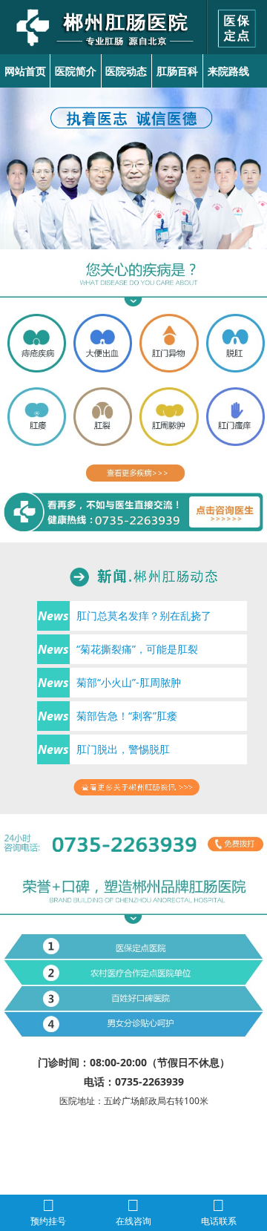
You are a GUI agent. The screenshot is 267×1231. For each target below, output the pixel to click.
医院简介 (75, 71)
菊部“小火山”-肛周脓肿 (128, 682)
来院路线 (228, 71)
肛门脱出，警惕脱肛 (123, 749)
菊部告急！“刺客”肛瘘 (126, 716)
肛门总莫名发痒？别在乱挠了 (143, 615)
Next (253, 160)
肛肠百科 (177, 71)
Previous (14, 160)
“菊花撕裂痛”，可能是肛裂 (137, 649)
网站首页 (25, 71)
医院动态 (126, 71)
